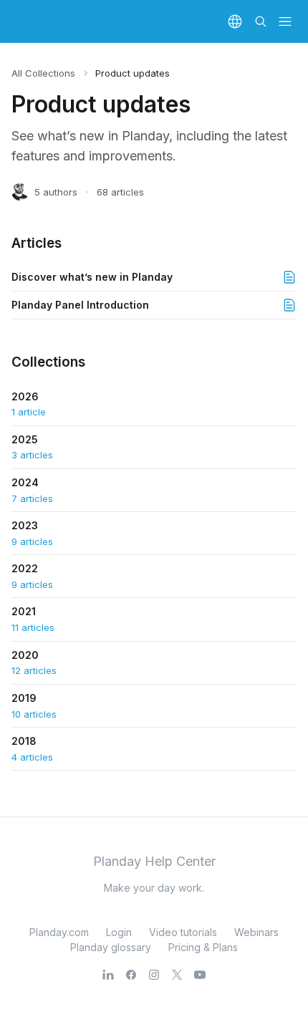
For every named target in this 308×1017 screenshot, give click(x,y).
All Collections (43, 73)
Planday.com (59, 932)
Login (119, 932)
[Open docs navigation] (285, 21)
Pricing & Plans (203, 947)
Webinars (256, 932)
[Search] (260, 21)
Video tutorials (183, 932)
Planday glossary (110, 947)
